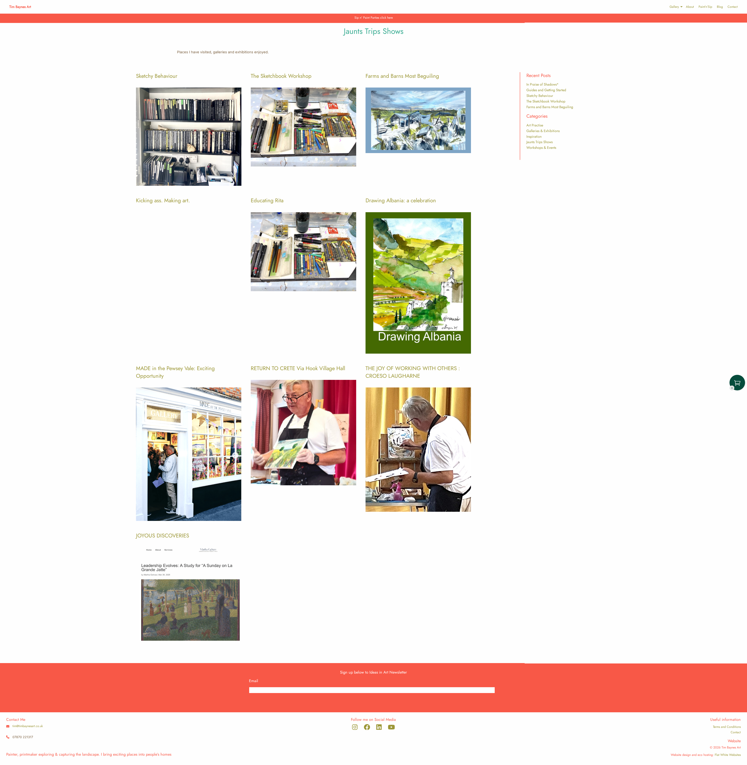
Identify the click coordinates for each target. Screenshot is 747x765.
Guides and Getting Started (546, 90)
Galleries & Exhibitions (543, 130)
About (690, 6)
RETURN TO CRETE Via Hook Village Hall (298, 368)
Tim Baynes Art (20, 6)
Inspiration (534, 136)
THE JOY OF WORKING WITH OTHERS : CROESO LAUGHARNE (413, 372)
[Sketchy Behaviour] (188, 136)
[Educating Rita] (303, 251)
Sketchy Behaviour (156, 76)
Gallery (674, 6)
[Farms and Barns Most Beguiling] (418, 119)
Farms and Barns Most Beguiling (402, 76)
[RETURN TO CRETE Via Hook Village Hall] (303, 431)
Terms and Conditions (727, 727)
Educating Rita (267, 200)
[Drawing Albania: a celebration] (418, 282)
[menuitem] (674, 7)
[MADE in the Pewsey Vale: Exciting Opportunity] (188, 453)
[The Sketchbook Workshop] (303, 126)
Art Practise (534, 125)
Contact (733, 6)
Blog (720, 6)
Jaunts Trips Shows (539, 142)
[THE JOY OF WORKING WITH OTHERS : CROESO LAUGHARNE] (418, 449)
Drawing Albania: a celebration (401, 200)
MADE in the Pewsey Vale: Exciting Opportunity (175, 372)
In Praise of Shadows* (542, 84)
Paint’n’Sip (705, 6)
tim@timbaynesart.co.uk (27, 726)
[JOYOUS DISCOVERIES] (188, 594)
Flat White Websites (728, 755)
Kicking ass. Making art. (163, 200)
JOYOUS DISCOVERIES (162, 536)
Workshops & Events (541, 147)
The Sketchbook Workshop (281, 76)
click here (386, 17)
